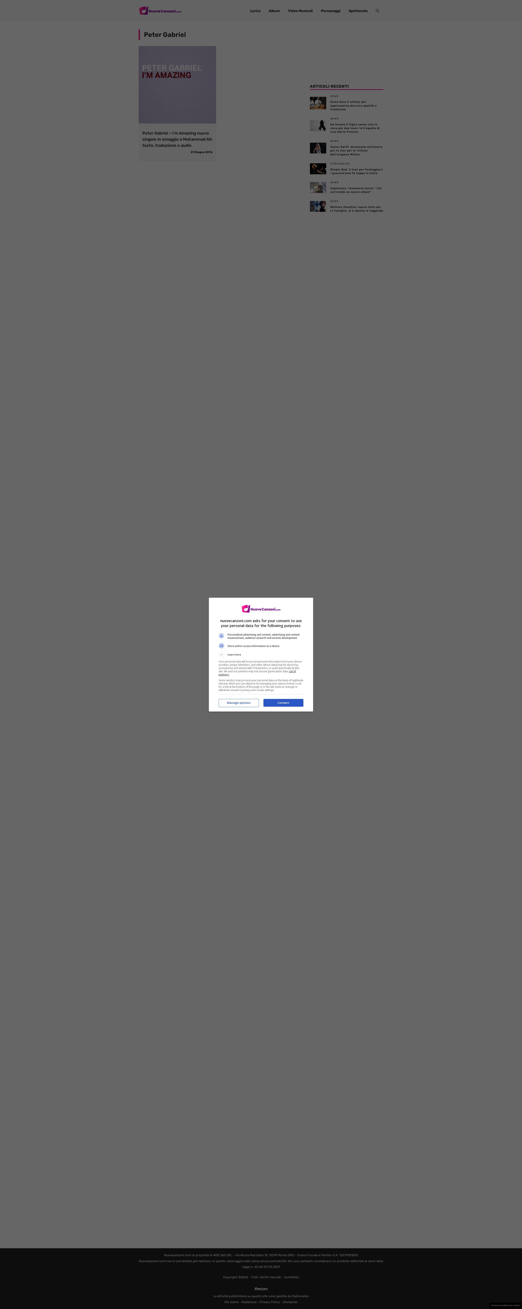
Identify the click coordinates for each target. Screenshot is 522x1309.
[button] (261, 655)
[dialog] (261, 655)
